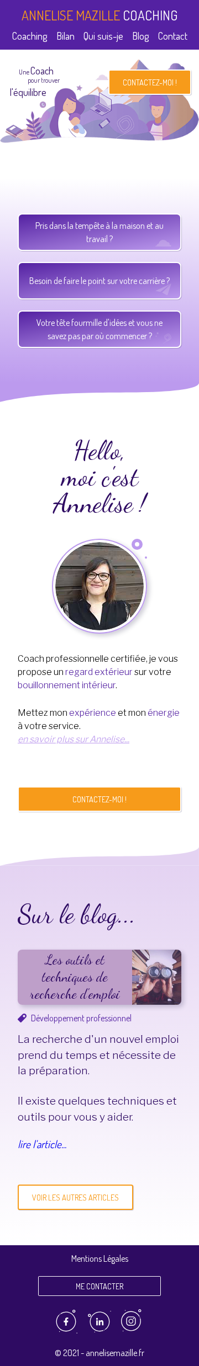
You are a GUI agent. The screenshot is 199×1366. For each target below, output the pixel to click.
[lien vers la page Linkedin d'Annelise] (100, 1330)
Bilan (65, 35)
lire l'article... (42, 1144)
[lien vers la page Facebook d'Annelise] (66, 1330)
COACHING (99, 15)
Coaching (30, 35)
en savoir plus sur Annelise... (73, 739)
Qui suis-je (103, 35)
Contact (172, 35)
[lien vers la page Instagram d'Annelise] (133, 1330)
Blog (140, 35)
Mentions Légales (99, 1258)
